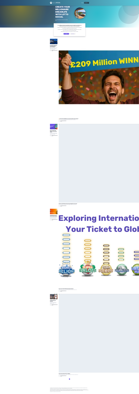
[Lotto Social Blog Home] (55, 3)
